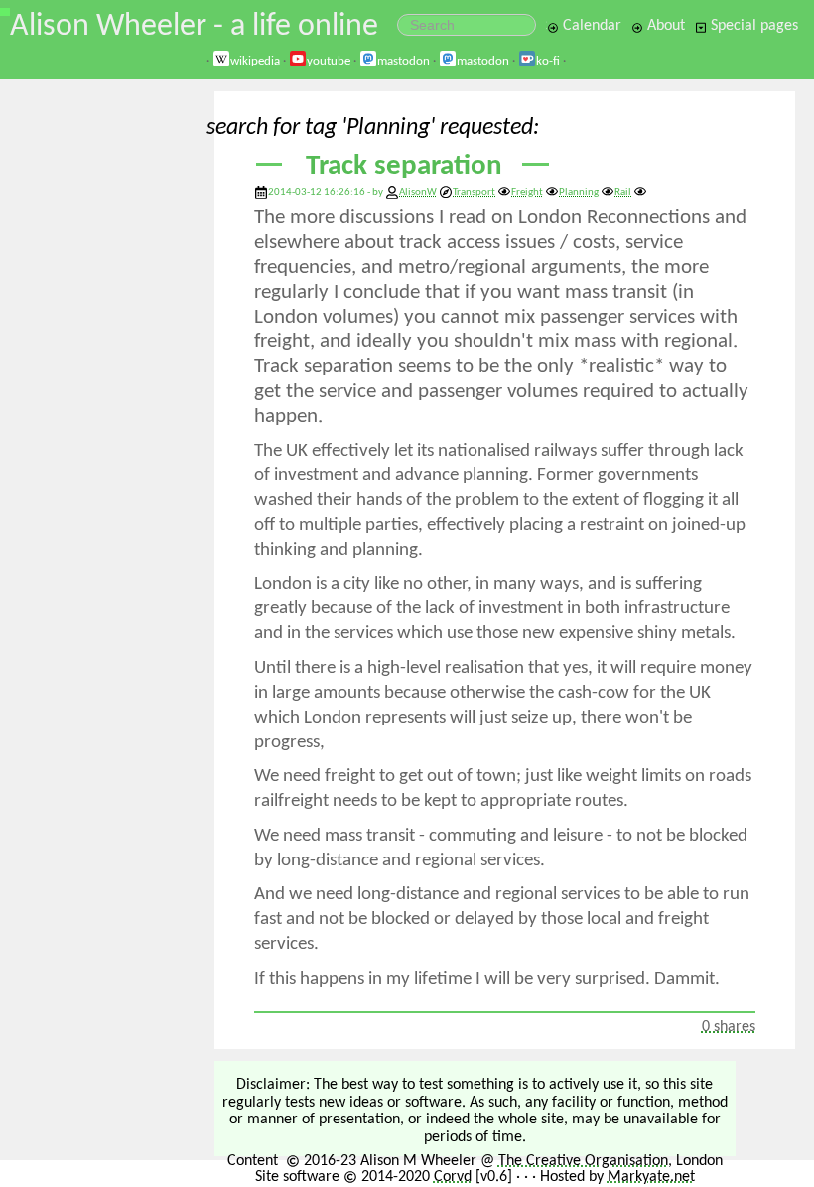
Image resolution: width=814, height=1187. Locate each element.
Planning (579, 192)
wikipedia (255, 61)
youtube (328, 61)
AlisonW (418, 192)
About (664, 26)
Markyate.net (651, 1177)
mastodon (403, 61)
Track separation (404, 166)
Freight (527, 192)
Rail (622, 192)
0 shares (728, 1027)
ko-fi (548, 61)
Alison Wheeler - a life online (194, 27)
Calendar (590, 26)
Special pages (752, 26)
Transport (474, 192)
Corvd (453, 1177)
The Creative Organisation (583, 1161)
